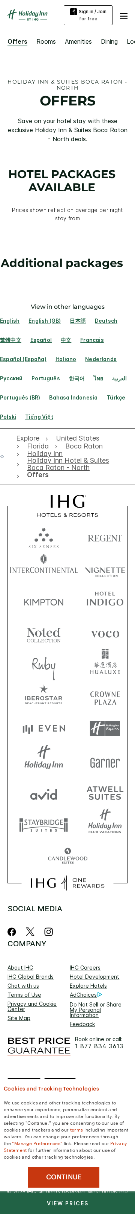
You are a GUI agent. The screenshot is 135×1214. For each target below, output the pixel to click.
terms (76, 1129)
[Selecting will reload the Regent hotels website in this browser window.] (105, 536)
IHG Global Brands (31, 976)
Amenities (78, 41)
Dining (109, 41)
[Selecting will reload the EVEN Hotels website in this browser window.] (44, 728)
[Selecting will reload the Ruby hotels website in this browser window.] (44, 664)
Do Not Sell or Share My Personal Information (96, 1009)
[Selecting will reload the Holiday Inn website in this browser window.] (44, 760)
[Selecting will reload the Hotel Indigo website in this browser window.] (105, 600)
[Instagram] (48, 931)
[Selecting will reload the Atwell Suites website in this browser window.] (105, 792)
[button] (124, 15)
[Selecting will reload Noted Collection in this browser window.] (44, 632)
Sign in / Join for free (92, 15)
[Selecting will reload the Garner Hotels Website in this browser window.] (105, 760)
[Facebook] (13, 931)
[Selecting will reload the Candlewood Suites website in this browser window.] (67, 856)
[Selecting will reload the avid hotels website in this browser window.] (44, 792)
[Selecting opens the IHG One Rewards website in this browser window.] (67, 883)
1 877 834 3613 (99, 1046)
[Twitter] (30, 931)
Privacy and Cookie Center (32, 1006)
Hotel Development (94, 976)
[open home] (5, 456)
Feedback (82, 1024)
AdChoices (83, 994)
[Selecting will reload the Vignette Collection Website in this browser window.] (105, 568)
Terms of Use (24, 994)
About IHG (20, 967)
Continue (64, 1177)
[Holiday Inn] (28, 15)
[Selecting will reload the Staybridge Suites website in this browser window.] (44, 824)
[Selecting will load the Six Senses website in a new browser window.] (44, 536)
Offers (17, 41)
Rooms (46, 41)
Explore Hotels (88, 985)
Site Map (19, 1018)
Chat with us (23, 985)
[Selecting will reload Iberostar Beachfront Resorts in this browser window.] (44, 696)
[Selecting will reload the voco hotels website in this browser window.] (105, 632)
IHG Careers (85, 967)
